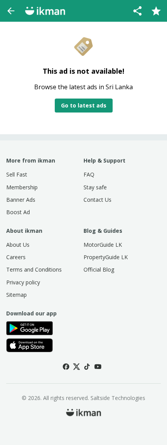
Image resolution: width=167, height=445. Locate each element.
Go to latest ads (83, 105)
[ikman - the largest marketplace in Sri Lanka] (45, 11)
